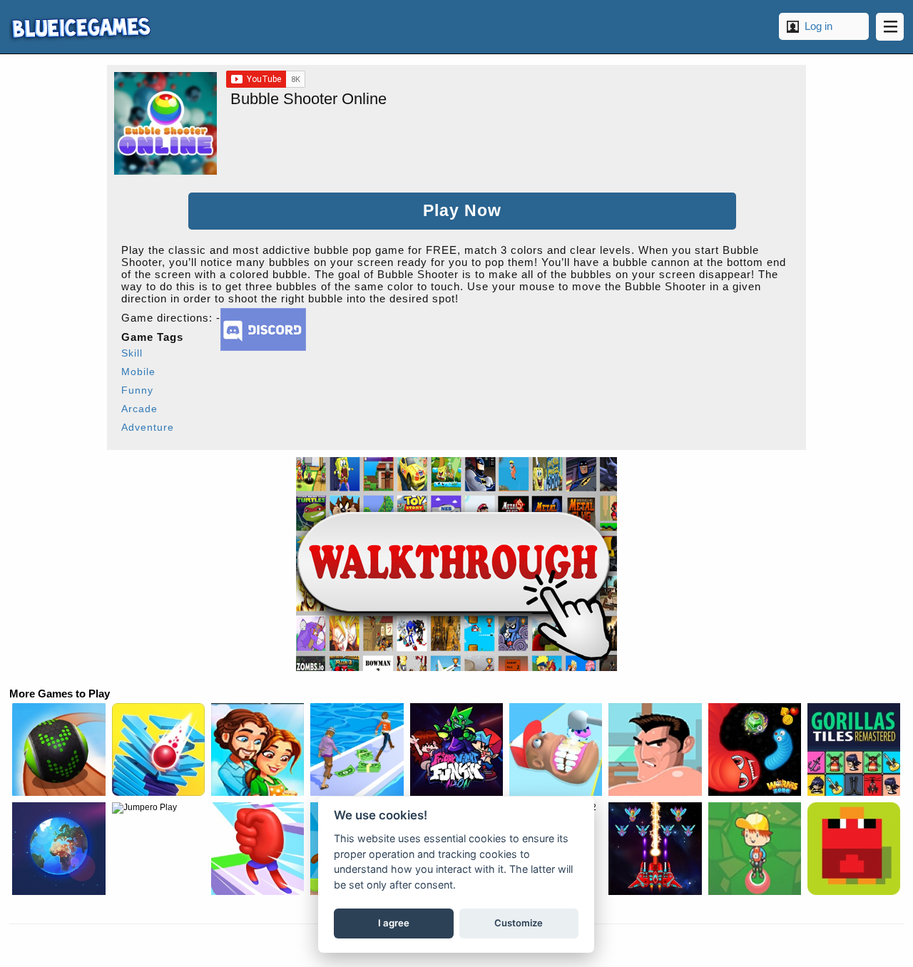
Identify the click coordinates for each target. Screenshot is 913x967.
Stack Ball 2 (158, 749)
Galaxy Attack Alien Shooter (654, 848)
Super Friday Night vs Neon (456, 749)
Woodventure (754, 848)
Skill (132, 353)
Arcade (139, 408)
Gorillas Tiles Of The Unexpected (853, 749)
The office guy (654, 749)
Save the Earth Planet (58, 848)
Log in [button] (818, 26)
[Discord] (263, 347)
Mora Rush (257, 848)
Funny (137, 390)
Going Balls (58, 749)
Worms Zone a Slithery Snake (754, 749)
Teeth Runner (555, 749)
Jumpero (158, 848)
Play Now (462, 211)
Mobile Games (80, 26)
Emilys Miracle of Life (257, 749)
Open (890, 27)
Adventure (147, 427)
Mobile (138, 371)
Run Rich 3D (356, 749)
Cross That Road (853, 848)
